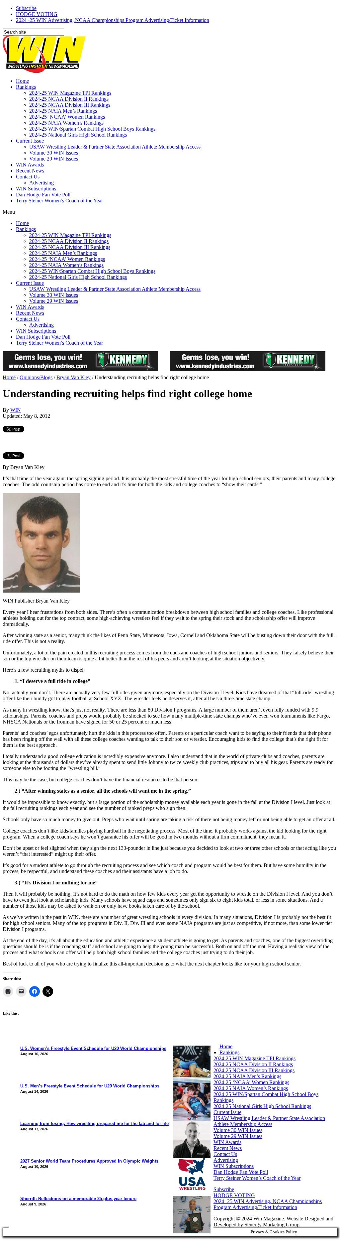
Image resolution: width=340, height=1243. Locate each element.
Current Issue (30, 141)
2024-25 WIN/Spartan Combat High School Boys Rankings (92, 129)
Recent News (30, 170)
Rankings (26, 87)
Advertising (41, 182)
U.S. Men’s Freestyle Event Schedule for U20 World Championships (89, 1085)
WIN (15, 410)
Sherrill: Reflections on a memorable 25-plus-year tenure (78, 1198)
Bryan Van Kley (73, 377)
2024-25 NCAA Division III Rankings (69, 105)
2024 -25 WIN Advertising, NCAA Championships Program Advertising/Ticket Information (112, 20)
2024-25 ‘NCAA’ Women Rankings (67, 117)
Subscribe (26, 8)
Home (22, 81)
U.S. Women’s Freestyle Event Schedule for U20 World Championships (93, 1048)
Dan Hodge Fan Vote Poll (43, 194)
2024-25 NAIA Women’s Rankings (66, 123)
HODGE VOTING (36, 14)
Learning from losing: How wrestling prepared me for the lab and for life (94, 1123)
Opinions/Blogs (36, 377)
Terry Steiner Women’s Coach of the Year (59, 200)
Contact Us (28, 176)
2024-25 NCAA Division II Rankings (69, 99)
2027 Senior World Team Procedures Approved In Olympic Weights (89, 1161)
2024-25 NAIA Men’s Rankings (63, 111)
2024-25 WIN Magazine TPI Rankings (70, 93)
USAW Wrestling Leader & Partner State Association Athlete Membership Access (115, 147)
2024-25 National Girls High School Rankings (78, 135)
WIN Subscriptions (36, 188)
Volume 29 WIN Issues (53, 159)
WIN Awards (30, 165)
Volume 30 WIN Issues (53, 153)
